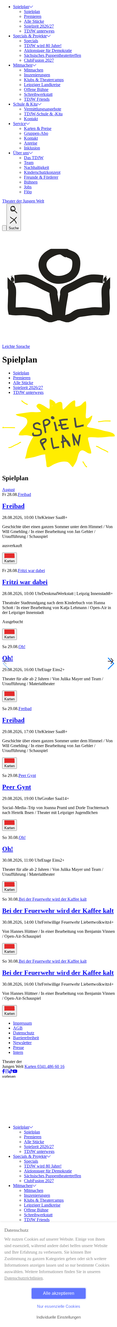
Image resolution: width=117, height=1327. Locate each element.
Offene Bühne (36, 89)
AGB (18, 1028)
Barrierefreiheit (26, 1037)
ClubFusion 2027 (39, 60)
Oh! (22, 646)
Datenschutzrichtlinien (23, 1278)
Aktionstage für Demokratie (48, 50)
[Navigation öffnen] (4, 228)
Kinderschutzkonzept (42, 172)
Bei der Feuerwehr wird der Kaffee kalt (53, 899)
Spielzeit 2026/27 (39, 26)
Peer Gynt (27, 775)
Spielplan (21, 6)
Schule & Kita (25, 104)
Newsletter (22, 1042)
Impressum (22, 1023)
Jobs (28, 187)
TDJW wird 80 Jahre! (42, 45)
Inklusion (32, 148)
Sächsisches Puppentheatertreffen (52, 55)
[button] (110, 663)
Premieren (32, 16)
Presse (18, 1047)
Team (28, 162)
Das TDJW (34, 157)
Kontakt (31, 118)
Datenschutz (23, 1033)
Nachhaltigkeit (36, 167)
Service (19, 123)
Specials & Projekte (30, 36)
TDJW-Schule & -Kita (43, 114)
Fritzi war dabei (31, 570)
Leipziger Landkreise (42, 84)
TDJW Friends (37, 99)
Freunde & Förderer (41, 177)
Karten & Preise (37, 128)
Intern (18, 1052)
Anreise (30, 143)
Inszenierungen (37, 75)
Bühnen (31, 182)
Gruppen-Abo (36, 133)
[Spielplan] (58, 466)
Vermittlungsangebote (42, 109)
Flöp (28, 191)
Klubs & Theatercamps (44, 79)
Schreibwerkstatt (38, 94)
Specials (31, 40)
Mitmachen (22, 65)
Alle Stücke (34, 21)
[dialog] (58, 1274)
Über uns (21, 153)
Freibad (24, 494)
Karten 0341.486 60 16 (44, 1066)
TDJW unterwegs (39, 31)
